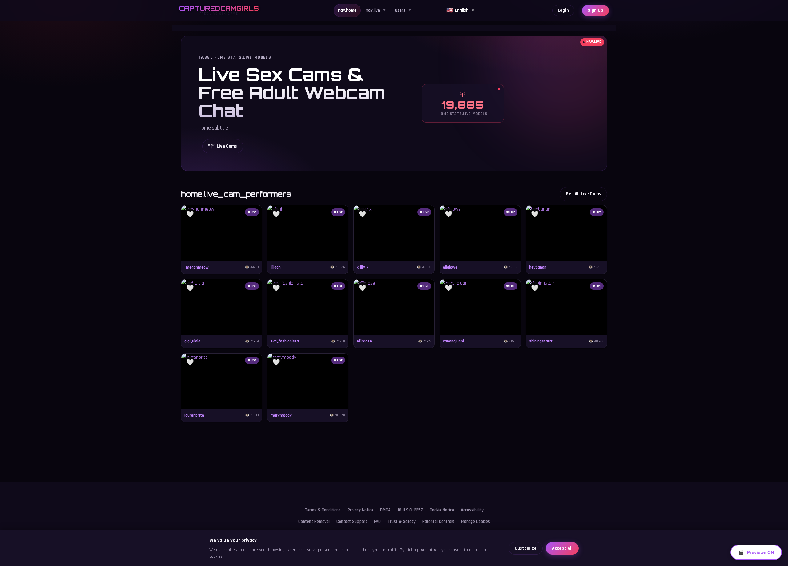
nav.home (347, 10)
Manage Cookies (475, 521)
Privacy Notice (360, 510)
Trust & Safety (402, 521)
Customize (526, 548)
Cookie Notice (442, 510)
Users (403, 10)
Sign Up (595, 10)
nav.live (376, 10)
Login (563, 10)
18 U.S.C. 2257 (410, 510)
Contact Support (351, 521)
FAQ (377, 521)
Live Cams (227, 146)
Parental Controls (438, 521)
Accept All (562, 548)
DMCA (385, 510)
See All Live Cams (583, 194)
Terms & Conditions (323, 510)
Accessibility (472, 510)
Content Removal (314, 521)
